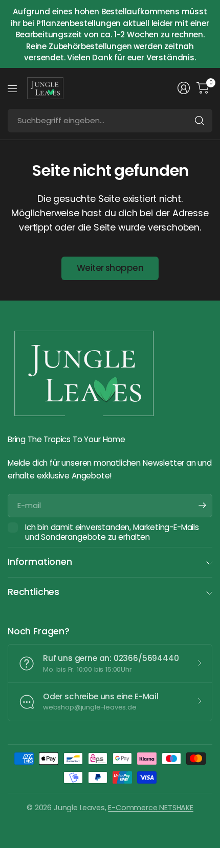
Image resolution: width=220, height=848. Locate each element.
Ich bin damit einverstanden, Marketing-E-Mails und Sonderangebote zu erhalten (112, 532)
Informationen (40, 562)
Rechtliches (33, 592)
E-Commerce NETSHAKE (150, 808)
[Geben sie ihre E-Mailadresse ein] (202, 505)
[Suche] (199, 120)
